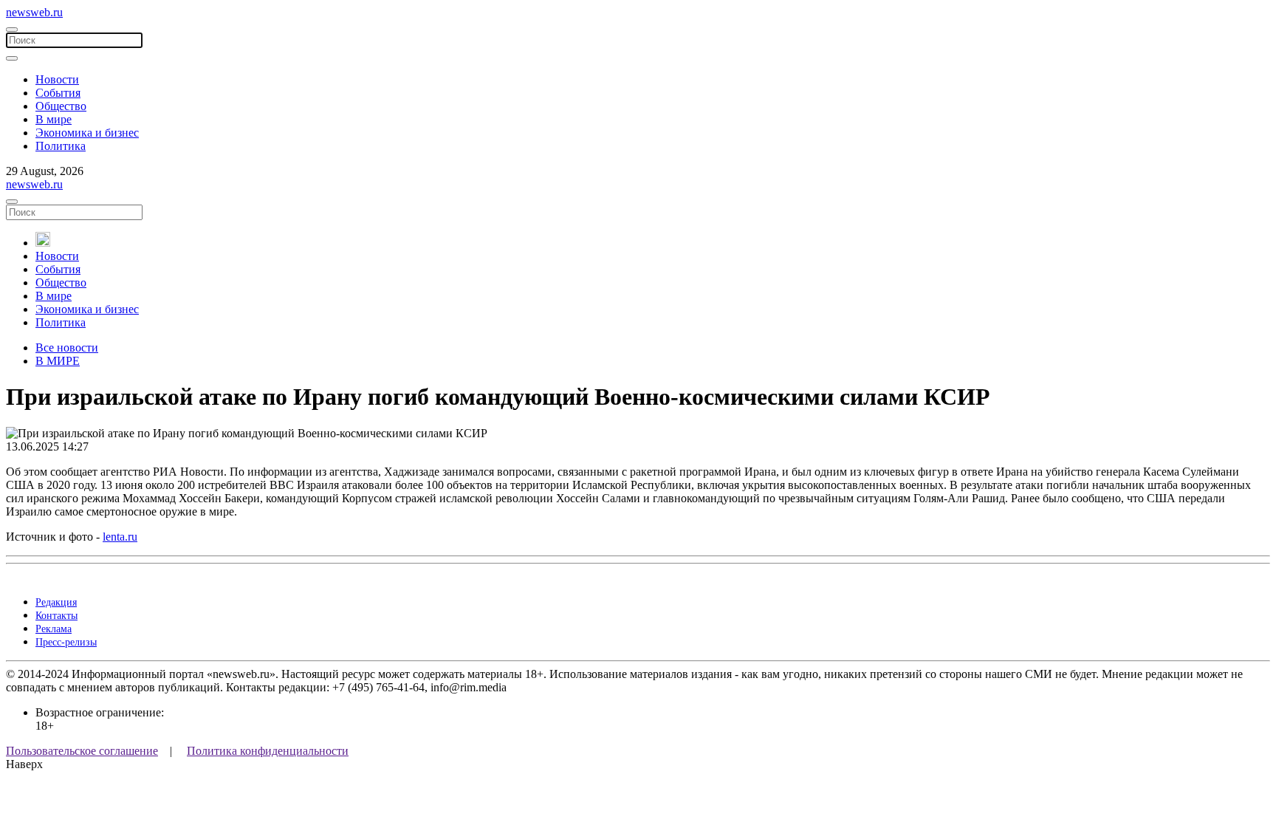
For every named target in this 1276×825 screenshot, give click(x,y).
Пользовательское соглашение (82, 750)
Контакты (56, 615)
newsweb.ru (34, 12)
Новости (57, 79)
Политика (60, 146)
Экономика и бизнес (87, 132)
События (57, 92)
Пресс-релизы (66, 642)
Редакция (56, 602)
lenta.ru (120, 536)
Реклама (53, 628)
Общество (60, 106)
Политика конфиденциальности (268, 750)
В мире (53, 119)
